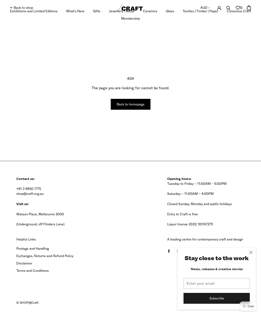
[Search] (228, 8)
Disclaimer (24, 263)
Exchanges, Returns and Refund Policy (44, 256)
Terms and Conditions (32, 270)
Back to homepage (131, 104)
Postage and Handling (32, 248)
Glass (170, 11)
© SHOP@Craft (27, 302)
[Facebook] (168, 250)
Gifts (96, 11)
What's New (75, 11)
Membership (130, 18)
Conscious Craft (239, 11)
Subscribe (216, 298)
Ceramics (150, 11)
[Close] (251, 252)
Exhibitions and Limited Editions (34, 11)
